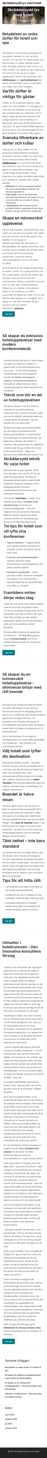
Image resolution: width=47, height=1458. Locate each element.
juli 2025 (8, 1423)
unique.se (19, 308)
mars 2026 (9, 1414)
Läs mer (8, 314)
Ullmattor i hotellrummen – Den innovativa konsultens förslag (21, 949)
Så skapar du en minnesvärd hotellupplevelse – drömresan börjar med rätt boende (21, 683)
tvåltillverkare (9, 80)
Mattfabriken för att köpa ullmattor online (22, 1328)
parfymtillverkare (29, 80)
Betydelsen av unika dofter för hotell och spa (20, 38)
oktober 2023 (11, 1428)
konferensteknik (19, 639)
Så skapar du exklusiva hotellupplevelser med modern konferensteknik (22, 342)
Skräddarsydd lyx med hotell (21, 3)
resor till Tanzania (23, 823)
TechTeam (20, 498)
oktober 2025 (11, 1419)
